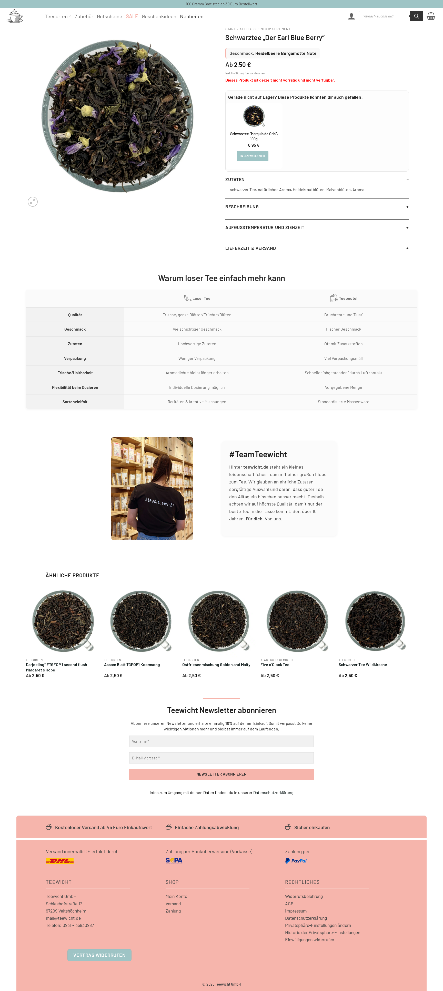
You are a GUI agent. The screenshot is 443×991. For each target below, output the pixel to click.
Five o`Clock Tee (274, 664)
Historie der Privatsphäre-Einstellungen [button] (322, 932)
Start (230, 29)
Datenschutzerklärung (273, 792)
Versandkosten (255, 73)
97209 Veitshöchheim (66, 911)
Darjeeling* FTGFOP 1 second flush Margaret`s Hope (56, 667)
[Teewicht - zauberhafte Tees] (21, 16)
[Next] (412, 633)
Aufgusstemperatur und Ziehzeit (265, 227)
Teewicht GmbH (61, 896)
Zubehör (84, 16)
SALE (132, 16)
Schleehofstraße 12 (64, 903)
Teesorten (56, 16)
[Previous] (26, 633)
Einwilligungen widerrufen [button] (309, 939)
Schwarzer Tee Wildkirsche (363, 664)
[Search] (416, 16)
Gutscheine (109, 16)
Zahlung (173, 911)
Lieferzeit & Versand (250, 248)
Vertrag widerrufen (99, 955)
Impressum (296, 911)
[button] (351, 16)
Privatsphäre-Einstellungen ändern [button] (318, 925)
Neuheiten (192, 16)
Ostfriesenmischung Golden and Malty (216, 664)
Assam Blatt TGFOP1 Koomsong (132, 664)
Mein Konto (176, 896)
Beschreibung (242, 206)
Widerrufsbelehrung (304, 896)
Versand (173, 903)
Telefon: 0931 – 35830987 (70, 925)
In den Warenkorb (252, 155)
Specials (248, 29)
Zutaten (235, 179)
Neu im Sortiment (275, 29)
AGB (289, 903)
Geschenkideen (159, 16)
